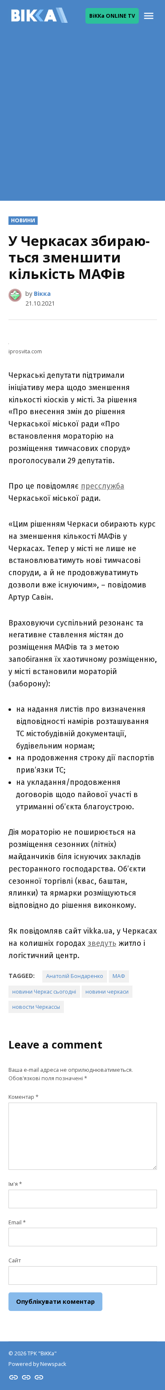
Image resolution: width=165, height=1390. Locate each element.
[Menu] (150, 16)
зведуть (102, 943)
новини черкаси (107, 991)
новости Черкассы (36, 1006)
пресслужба (102, 486)
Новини (23, 220)
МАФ (119, 976)
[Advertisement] (82, 118)
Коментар (23, 1097)
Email (17, 1222)
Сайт (14, 1260)
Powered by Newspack (37, 1364)
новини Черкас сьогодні (44, 991)
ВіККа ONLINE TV (112, 15)
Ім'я (15, 1184)
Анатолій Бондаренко (74, 976)
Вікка (42, 293)
